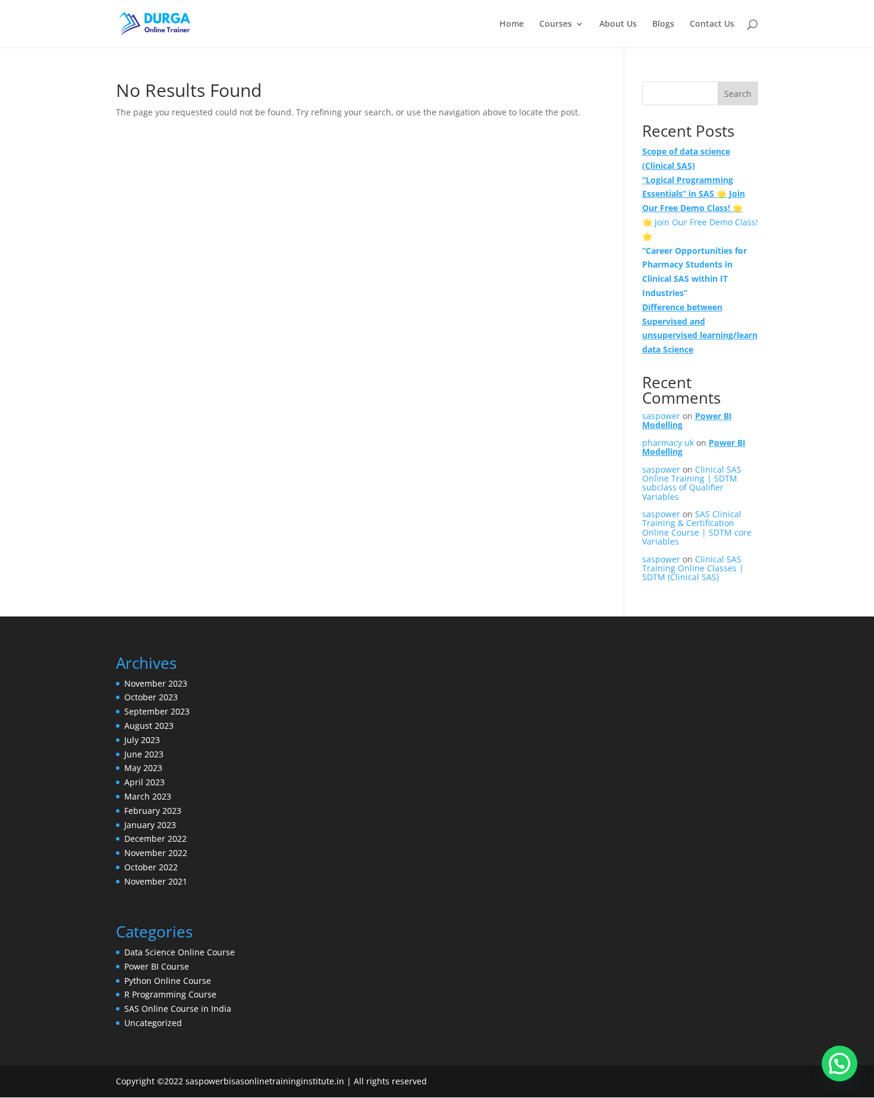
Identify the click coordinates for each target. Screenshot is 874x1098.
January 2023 (150, 824)
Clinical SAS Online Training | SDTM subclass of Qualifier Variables (691, 483)
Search (738, 93)
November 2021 (155, 881)
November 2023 (155, 683)
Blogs (663, 24)
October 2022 (151, 867)
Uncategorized (153, 1022)
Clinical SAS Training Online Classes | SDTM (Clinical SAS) (693, 568)
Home (511, 24)
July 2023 (142, 739)
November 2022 (155, 852)
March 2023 (147, 796)
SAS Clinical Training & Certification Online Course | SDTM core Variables (697, 527)
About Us (618, 24)
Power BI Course (156, 966)
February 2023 (152, 810)
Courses (555, 24)
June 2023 (144, 754)
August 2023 (149, 725)
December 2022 (155, 838)
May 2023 (143, 767)
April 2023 (144, 782)
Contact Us (712, 24)
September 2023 (157, 711)
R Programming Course (170, 994)
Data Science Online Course (179, 952)
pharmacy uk (668, 442)
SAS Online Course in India (177, 1008)
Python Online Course (167, 980)
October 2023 (151, 697)
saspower (661, 415)
